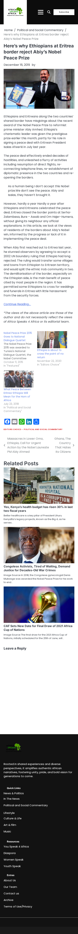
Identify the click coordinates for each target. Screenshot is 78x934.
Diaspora (10, 853)
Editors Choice (12, 429)
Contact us (11, 893)
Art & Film (10, 825)
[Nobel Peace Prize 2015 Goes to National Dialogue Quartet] (20, 349)
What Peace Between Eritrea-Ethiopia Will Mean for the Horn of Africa (17, 394)
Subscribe (64, 12)
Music (7, 831)
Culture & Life (13, 818)
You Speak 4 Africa (16, 846)
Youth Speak (12, 866)
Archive (8, 900)
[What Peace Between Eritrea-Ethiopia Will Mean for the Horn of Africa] (19, 378)
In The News (12, 799)
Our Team (10, 887)
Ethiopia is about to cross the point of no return (50, 353)
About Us (10, 880)
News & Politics (14, 793)
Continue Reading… (17, 304)
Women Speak (13, 859)
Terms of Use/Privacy (18, 906)
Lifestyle (9, 813)
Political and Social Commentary (43, 429)
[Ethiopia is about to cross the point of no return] (52, 339)
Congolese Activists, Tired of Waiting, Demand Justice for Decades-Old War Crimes (37, 568)
